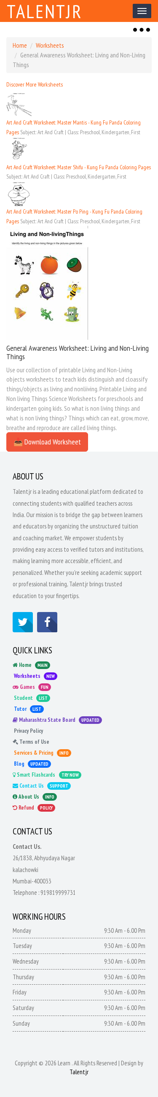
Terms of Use (33, 741)
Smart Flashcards (47, 774)
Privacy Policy (28, 730)
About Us (35, 796)
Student (30, 698)
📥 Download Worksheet (47, 442)
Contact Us (43, 785)
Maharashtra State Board (58, 719)
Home (20, 45)
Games (33, 687)
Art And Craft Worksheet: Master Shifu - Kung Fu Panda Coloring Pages (78, 167)
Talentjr (45, 11)
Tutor (27, 708)
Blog (30, 763)
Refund (35, 807)
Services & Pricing (41, 752)
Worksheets (50, 45)
